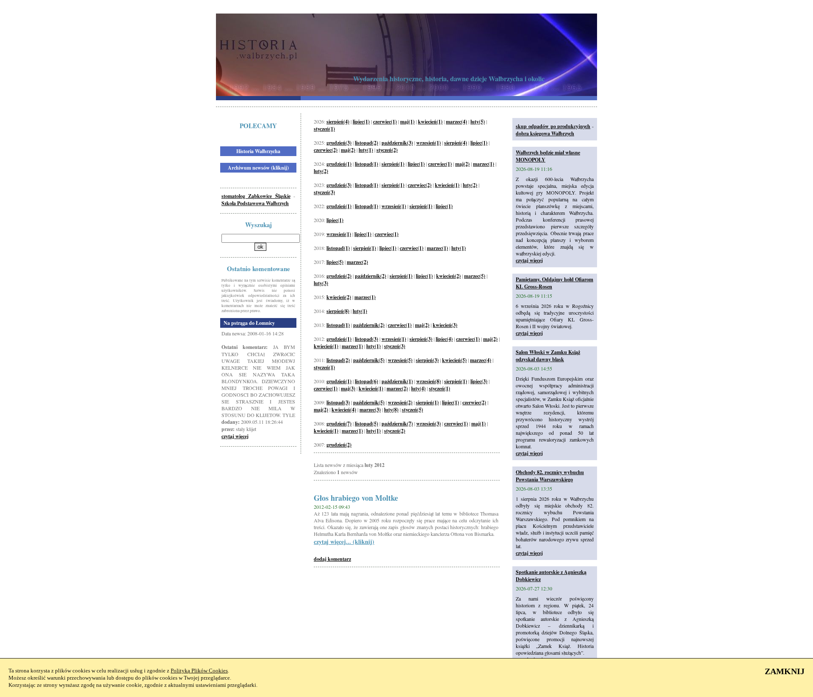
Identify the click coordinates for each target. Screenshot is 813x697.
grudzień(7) (338, 423)
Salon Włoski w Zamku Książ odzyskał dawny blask (548, 355)
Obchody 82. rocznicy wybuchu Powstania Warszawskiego (550, 476)
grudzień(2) (338, 276)
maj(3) (348, 388)
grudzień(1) (338, 163)
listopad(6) (366, 381)
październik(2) (370, 276)
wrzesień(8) (428, 381)
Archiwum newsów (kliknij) (258, 167)
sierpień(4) (337, 121)
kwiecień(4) (344, 409)
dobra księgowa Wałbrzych (545, 133)
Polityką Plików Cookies (199, 670)
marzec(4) (456, 121)
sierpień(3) (420, 339)
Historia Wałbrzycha (258, 151)
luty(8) (391, 409)
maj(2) (348, 150)
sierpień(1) (393, 163)
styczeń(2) (387, 150)
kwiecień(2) (448, 276)
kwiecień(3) (445, 325)
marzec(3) (370, 409)
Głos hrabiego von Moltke (356, 497)
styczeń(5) (412, 409)
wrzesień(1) (428, 142)
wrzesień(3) (428, 423)
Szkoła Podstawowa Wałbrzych (255, 203)
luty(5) (477, 121)
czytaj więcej (235, 436)
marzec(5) (474, 276)
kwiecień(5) (454, 360)
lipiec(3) (478, 381)
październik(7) (397, 423)
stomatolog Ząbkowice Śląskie (255, 196)
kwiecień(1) (430, 121)
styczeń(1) (324, 128)
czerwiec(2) (325, 150)
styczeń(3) (324, 192)
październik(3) (397, 142)
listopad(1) (366, 163)
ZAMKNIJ (785, 671)
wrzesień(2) (400, 402)
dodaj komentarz (332, 559)
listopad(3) (366, 339)
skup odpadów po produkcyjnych (553, 126)
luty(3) (321, 283)
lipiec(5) (334, 262)
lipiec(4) (444, 339)
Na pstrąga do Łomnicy (249, 323)
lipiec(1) (361, 121)
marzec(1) (483, 163)
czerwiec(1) (385, 121)
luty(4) (418, 388)
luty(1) (366, 150)
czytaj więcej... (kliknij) (344, 541)
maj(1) (407, 121)
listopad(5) (366, 423)
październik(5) (368, 360)
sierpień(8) (337, 311)
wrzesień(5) (400, 360)
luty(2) (321, 171)
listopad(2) (366, 142)
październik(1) (397, 381)
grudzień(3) (338, 142)
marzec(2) (357, 262)
